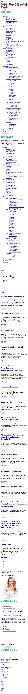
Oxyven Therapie (13, 73)
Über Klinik (9, 28)
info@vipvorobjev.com (6, 664)
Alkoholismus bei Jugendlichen (12, 487)
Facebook (5, 674)
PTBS (7, 60)
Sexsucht (8, 63)
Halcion (11, 93)
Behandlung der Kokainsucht (12, 471)
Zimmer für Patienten (11, 29)
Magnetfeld (11, 70)
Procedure (11, 34)
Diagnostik (8, 37)
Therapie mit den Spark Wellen (16, 76)
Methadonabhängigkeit (9, 454)
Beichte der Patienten (11, 21)
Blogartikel (6, 129)
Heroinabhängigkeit (13, 118)
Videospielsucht (13, 105)
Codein (10, 84)
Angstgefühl (9, 50)
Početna (5, 280)
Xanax (10, 100)
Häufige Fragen (10, 22)
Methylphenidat (12, 95)
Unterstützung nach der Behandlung (15, 41)
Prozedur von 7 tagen (14, 109)
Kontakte (5, 131)
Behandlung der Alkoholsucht (13, 108)
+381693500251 (5, 662)
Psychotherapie (9, 42)
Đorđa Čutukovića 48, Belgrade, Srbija (6, 668)
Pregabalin (11, 96)
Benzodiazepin (12, 80)
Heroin (10, 127)
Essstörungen (6, 544)
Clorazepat (11, 87)
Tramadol (11, 99)
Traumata (8, 61)
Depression (8, 53)
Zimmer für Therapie (11, 31)
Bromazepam (12, 82)
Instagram (5, 675)
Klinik (4, 26)
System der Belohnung (9, 387)
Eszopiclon (11, 90)
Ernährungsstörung (10, 54)
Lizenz (7, 24)
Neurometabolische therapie (15, 71)
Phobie (7, 58)
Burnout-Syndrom (10, 51)
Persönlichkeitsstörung (11, 57)
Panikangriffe (9, 55)
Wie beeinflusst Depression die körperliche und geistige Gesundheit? (12, 437)
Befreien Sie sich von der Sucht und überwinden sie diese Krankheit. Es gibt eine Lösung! (14, 504)
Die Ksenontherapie (13, 77)
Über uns (5, 16)
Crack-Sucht (12, 116)
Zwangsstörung (10, 64)
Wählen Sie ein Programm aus (7, 575)
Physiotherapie (9, 40)
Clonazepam (12, 86)
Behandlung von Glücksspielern (14, 102)
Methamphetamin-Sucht (15, 121)
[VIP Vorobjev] (6, 14)
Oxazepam (11, 98)
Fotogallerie (9, 25)
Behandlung (6, 66)
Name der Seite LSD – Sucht (11, 402)
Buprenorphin (12, 83)
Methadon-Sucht (13, 119)
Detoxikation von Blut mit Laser (17, 69)
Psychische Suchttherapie (12, 44)
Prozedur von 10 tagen (14, 111)
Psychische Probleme (8, 48)
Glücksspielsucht (13, 106)
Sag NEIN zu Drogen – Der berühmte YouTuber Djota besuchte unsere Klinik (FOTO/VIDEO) (11, 524)
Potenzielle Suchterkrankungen (12, 297)
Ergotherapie (9, 38)
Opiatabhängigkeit (13, 115)
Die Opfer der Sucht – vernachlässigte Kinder (9, 418)
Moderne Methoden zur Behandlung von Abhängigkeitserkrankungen (11, 368)
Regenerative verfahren (11, 67)
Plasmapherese (12, 74)
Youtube (5, 677)
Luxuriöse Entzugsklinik (10, 313)
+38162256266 (4, 660)
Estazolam (11, 89)
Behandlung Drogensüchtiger (13, 112)
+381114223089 (4, 142)
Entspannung (9, 32)
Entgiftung (8, 35)
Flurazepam (11, 92)
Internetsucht (12, 103)
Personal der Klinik (11, 19)
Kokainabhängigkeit (14, 114)
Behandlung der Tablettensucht (13, 79)
